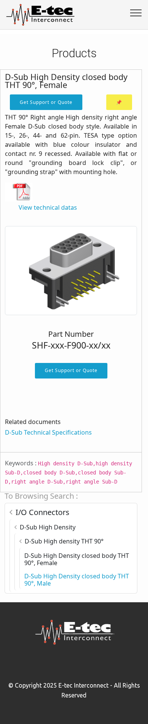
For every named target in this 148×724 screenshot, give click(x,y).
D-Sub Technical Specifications (48, 432)
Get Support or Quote (46, 102)
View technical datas (48, 207)
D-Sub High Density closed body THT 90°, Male (76, 579)
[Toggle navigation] (136, 12)
